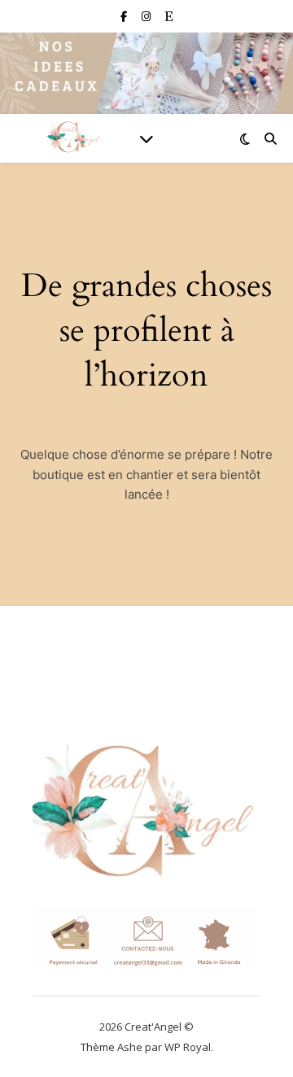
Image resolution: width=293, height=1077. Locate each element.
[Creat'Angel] (73, 138)
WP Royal (187, 1047)
